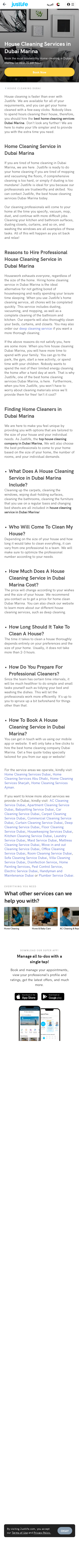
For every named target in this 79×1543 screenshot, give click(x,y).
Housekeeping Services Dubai (49, 831)
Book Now (39, 72)
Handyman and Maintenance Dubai (33, 872)
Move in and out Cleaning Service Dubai (35, 846)
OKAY (65, 1531)
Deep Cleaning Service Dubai (38, 824)
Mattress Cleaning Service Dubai (38, 842)
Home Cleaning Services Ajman (36, 784)
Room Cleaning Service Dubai (49, 853)
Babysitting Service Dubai (34, 809)
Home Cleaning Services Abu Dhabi (33, 776)
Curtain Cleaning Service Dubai (39, 822)
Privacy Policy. (42, 1532)
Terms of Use (20, 1532)
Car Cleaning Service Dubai (32, 811)
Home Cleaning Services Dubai (27, 774)
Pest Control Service (47, 866)
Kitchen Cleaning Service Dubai (28, 835)
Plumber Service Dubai (56, 875)
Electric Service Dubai (21, 870)
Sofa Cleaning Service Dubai (25, 857)
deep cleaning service (35, 328)
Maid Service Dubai (42, 840)
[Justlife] (17, 4)
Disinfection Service (42, 862)
